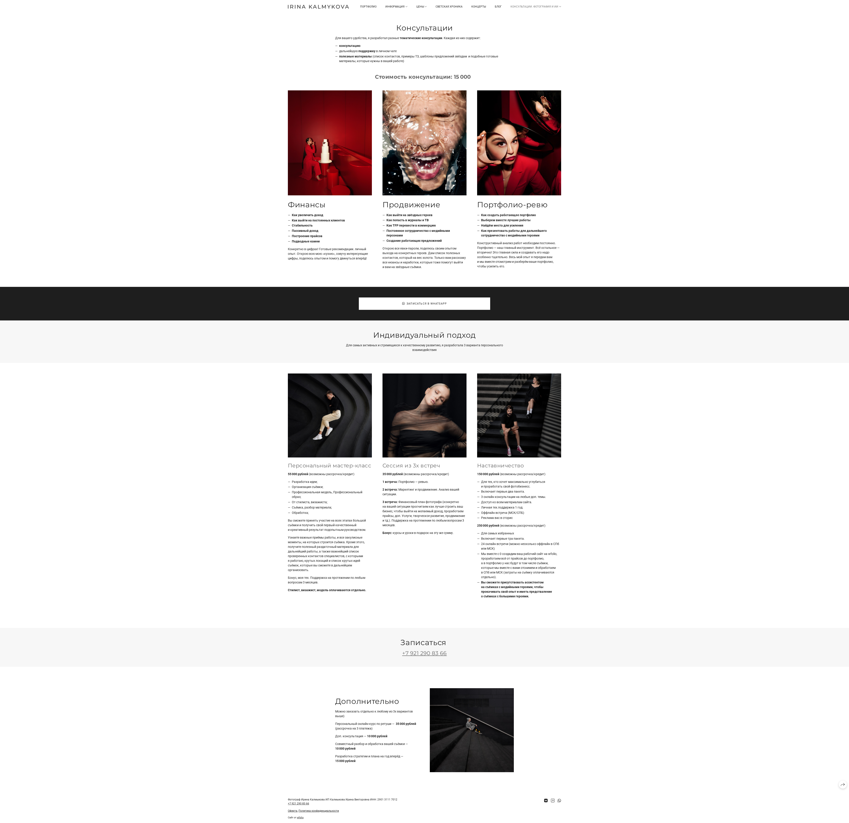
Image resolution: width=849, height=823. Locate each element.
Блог (498, 6)
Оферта (292, 810)
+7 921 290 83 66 (424, 653)
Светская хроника (449, 6)
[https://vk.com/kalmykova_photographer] (546, 800)
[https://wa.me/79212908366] (559, 800)
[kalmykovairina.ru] (318, 7)
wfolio (300, 817)
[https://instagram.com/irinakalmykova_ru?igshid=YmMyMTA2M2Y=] (553, 800)
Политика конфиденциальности (318, 810)
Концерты (478, 6)
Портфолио (368, 6)
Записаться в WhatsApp (427, 303)
